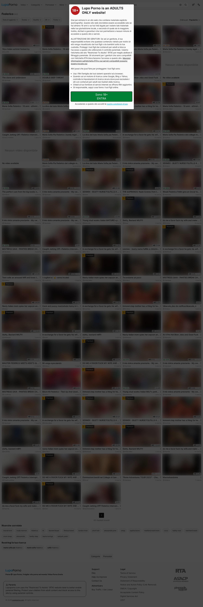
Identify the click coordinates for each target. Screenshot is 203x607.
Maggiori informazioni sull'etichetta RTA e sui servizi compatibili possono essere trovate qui (100, 61)
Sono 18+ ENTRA (101, 96)
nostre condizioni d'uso (117, 104)
